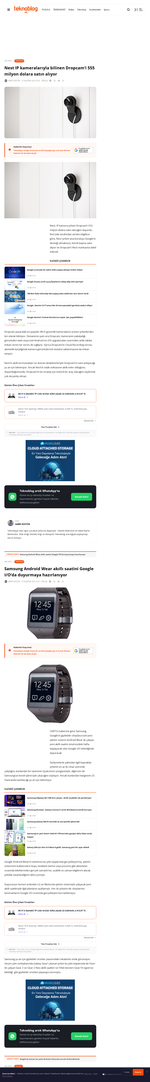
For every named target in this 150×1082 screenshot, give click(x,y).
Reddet (127, 1072)
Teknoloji (19, 61)
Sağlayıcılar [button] (88, 1074)
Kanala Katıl (81, 496)
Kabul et (138, 1072)
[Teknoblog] (26, 9)
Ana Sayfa (8, 61)
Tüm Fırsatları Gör (49, 427)
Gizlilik (95, 1074)
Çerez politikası (7, 1076)
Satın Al (21, 397)
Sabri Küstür (14, 80)
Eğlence (18, 1066)
